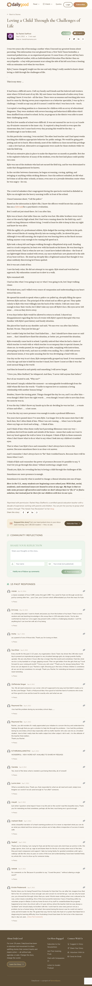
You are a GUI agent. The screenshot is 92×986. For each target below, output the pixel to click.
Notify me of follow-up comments (26, 571)
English (79, 33)
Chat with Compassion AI (55, 959)
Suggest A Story (76, 944)
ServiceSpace (55, 981)
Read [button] (35, 4)
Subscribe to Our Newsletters (53, 945)
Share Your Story (76, 948)
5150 (17, 206)
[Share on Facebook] (70, 39)
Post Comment (73, 572)
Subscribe (80, 4)
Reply (15, 602)
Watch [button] (48, 4)
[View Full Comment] (35, 917)
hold (21, 206)
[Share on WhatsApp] (83, 39)
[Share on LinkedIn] (79, 39)
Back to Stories (15, 14)
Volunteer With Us (77, 952)
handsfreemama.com (29, 39)
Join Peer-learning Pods (54, 952)
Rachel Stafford (25, 34)
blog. (52, 509)
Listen (67, 33)
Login (68, 4)
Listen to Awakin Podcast (53, 966)
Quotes (59, 4)
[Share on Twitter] (74, 39)
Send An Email (75, 956)
